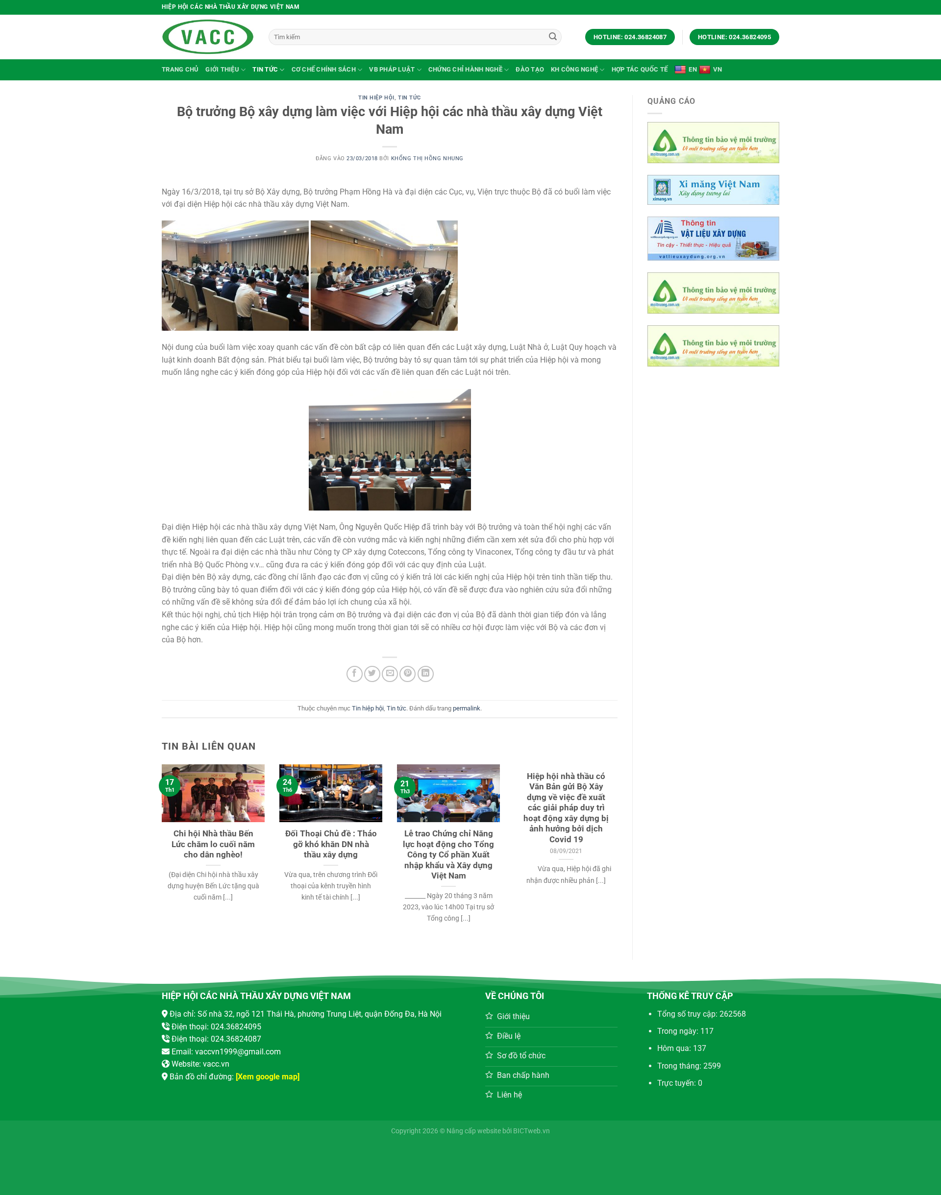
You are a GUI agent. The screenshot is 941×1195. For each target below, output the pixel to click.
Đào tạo (530, 69)
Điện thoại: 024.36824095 (216, 1026)
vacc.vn (216, 1064)
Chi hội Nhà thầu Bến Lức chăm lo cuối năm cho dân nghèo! (213, 844)
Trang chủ (180, 69)
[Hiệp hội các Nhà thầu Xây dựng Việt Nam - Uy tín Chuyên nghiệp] (208, 37)
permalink (466, 708)
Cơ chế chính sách (324, 69)
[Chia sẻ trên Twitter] (372, 674)
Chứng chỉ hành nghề (465, 69)
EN (693, 69)
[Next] (603, 831)
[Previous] (176, 831)
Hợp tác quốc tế (640, 69)
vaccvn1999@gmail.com (238, 1051)
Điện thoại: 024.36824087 (216, 1039)
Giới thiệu (222, 69)
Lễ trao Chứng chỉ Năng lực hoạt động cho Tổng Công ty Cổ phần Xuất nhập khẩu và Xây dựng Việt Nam (448, 854)
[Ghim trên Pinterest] (407, 674)
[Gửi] (553, 37)
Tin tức (265, 69)
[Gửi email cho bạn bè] (390, 674)
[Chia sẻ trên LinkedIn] (426, 674)
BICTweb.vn (531, 1131)
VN (717, 69)
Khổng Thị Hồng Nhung (427, 158)
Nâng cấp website (473, 1131)
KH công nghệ (574, 69)
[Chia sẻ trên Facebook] (355, 674)
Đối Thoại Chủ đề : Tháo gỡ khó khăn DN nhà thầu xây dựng (331, 844)
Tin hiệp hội (376, 98)
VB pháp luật (392, 69)
